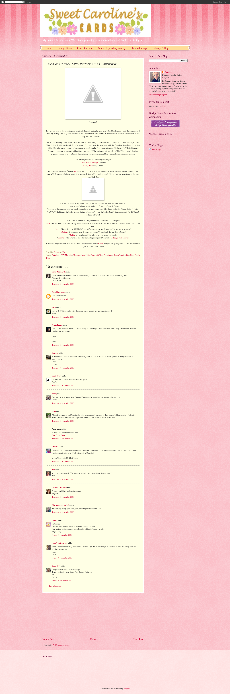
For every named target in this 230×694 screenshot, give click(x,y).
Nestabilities (85, 255)
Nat (48, 223)
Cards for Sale (85, 48)
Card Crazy (56, 375)
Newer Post (48, 639)
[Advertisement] (93, 615)
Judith (72, 235)
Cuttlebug (55, 255)
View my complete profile (158, 94)
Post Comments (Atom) (61, 645)
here (163, 106)
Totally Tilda (88, 165)
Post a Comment (55, 586)
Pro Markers (108, 255)
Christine (55, 446)
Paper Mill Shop (97, 255)
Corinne (64, 232)
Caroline (168, 72)
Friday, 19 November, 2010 (62, 535)
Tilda (132, 255)
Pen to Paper (57, 325)
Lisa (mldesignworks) (60, 505)
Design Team (65, 48)
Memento (76, 255)
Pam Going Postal (58, 435)
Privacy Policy (160, 48)
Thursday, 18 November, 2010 (63, 284)
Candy (54, 520)
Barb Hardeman (58, 292)
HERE (100, 243)
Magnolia (68, 255)
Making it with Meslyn (119, 237)
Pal (75, 171)
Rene (54, 307)
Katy (58, 229)
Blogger (126, 688)
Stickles (126, 255)
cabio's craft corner (59, 543)
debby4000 (56, 566)
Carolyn (61, 237)
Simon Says (118, 255)
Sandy (54, 393)
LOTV (62, 255)
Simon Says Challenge (89, 162)
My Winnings (139, 48)
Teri (53, 469)
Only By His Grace (59, 487)
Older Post (138, 639)
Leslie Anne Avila (59, 271)
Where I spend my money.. (112, 48)
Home (49, 48)
